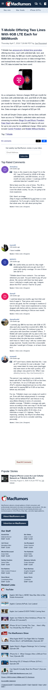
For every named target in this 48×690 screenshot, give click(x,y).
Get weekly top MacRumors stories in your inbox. (24, 148)
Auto (40, 684)
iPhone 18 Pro (35, 10)
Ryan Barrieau (29, 568)
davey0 (12, 294)
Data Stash (6, 123)
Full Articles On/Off (20, 684)
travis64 (13, 245)
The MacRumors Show (18, 633)
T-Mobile (9, 134)
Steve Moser (5, 577)
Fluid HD (34, 684)
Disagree (26, 206)
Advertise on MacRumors (14, 523)
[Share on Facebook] (44, 141)
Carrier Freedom (15, 129)
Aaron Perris (28, 577)
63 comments (6, 141)
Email (3, 538)
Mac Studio (20, 10)
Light (44, 684)
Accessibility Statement (8, 681)
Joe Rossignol (41, 43)
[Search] (41, 4)
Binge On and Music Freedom (31, 120)
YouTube (9, 589)
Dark (2, 686)
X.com (8, 538)
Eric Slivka (27, 534)
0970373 (13, 259)
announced (17, 50)
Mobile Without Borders (35, 129)
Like (21, 206)
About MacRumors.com (14, 516)
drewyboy (13, 167)
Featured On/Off (7, 684)
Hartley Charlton (6, 560)
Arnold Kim (5, 534)
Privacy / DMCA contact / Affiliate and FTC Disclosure (17, 677)
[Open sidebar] (45, 4)
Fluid (29, 684)
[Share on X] (38, 141)
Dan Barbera (5, 568)
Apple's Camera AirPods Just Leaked (23, 604)
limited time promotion (33, 50)
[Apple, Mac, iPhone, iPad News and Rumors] (18, 7)
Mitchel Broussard (7, 551)
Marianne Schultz (30, 560)
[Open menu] (2, 4)
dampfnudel (14, 319)
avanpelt (13, 356)
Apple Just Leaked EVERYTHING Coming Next (27, 611)
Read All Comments (24, 462)
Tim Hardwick (28, 551)
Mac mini (7, 10)
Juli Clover (4, 543)
